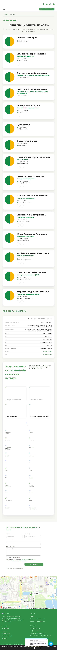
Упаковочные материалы (37, 619)
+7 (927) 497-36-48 (23, 162)
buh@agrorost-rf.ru (23, 129)
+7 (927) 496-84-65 (23, 200)
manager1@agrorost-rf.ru (24, 202)
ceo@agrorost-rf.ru (23, 60)
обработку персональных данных (28, 559)
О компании (5, 628)
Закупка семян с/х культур (37, 621)
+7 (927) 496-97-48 (23, 277)
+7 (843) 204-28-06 (23, 40)
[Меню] (4, 9)
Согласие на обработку (13, 557)
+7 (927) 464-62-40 (23, 296)
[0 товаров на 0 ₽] (53, 4)
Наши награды (6, 633)
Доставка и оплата (7, 636)
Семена (32, 616)
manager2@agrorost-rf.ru (24, 259)
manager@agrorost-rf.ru (24, 183)
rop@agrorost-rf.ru (23, 112)
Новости (4, 631)
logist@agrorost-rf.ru (23, 163)
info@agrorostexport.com (24, 279)
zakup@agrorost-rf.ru (23, 240)
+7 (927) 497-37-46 (23, 219)
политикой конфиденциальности (19, 560)
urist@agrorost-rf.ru (23, 145)
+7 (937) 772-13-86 (23, 181)
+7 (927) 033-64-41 (23, 110)
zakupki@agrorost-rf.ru (24, 221)
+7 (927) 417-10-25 (22, 258)
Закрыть (37, 648)
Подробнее (29, 648)
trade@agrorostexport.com (25, 298)
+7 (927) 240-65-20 (23, 239)
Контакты (4, 638)
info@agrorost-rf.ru (23, 41)
